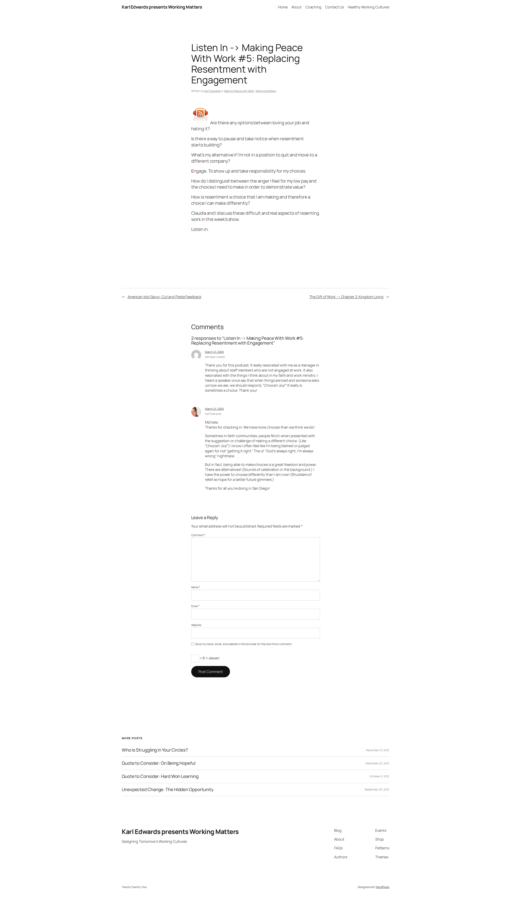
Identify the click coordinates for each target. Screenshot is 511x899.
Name (195, 587)
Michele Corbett (215, 357)
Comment (198, 535)
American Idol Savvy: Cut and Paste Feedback (164, 296)
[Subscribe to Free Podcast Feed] (200, 122)
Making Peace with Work (239, 91)
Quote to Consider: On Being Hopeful (158, 763)
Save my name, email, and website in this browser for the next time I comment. (243, 644)
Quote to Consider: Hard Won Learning (160, 776)
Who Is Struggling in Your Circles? (155, 750)
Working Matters (266, 91)
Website (196, 625)
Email (195, 606)
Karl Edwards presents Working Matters (162, 7)
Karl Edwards (212, 91)
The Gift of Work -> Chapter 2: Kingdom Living (346, 296)
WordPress (382, 887)
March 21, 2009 (214, 352)
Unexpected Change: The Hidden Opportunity (168, 789)
